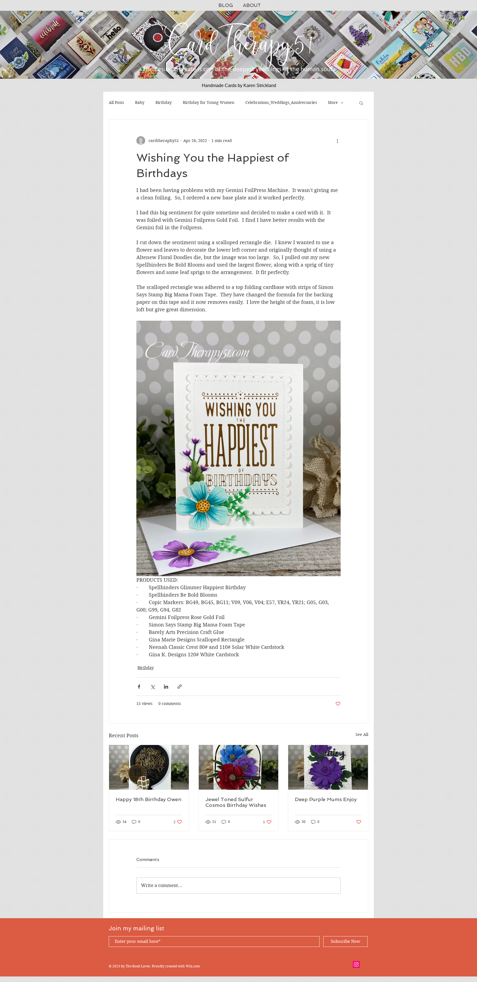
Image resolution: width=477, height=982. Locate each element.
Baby (139, 102)
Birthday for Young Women (208, 102)
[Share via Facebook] (139, 686)
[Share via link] (179, 686)
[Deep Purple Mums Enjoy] (328, 767)
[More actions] (337, 140)
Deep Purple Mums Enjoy (326, 799)
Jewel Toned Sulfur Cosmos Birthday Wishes (235, 802)
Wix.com (193, 966)
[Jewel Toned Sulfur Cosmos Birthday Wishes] (239, 767)
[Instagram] (356, 964)
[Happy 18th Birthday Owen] (149, 767)
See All (362, 734)
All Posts (116, 102)
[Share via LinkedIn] (166, 686)
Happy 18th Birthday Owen (148, 799)
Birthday (163, 102)
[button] (361, 103)
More (333, 102)
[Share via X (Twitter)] (152, 686)
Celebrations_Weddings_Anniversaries (281, 102)
